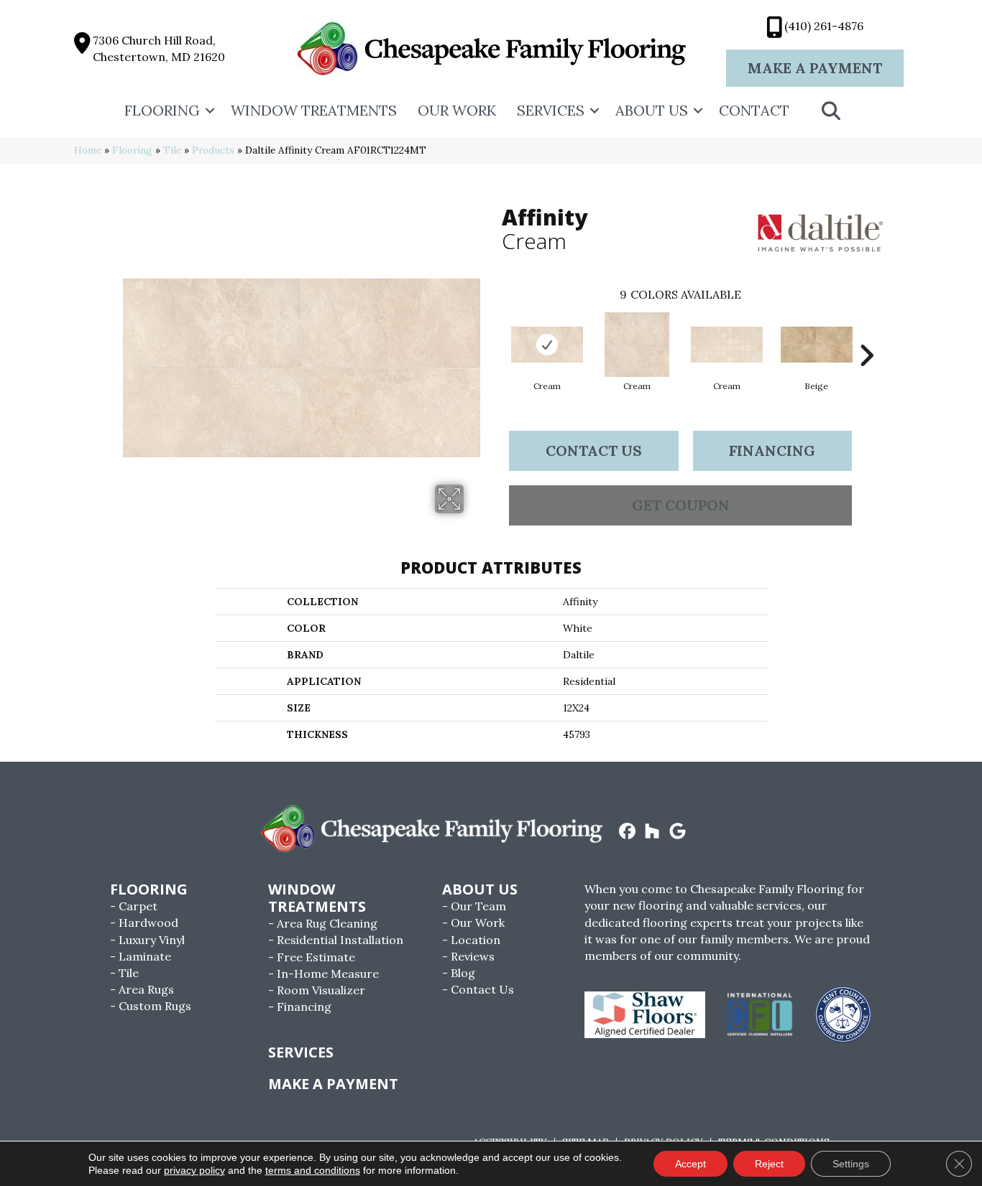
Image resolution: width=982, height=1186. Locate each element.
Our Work (457, 110)
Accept (690, 1163)
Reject (769, 1163)
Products (213, 150)
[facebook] (627, 832)
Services (550, 110)
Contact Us (594, 450)
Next (866, 334)
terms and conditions (312, 1170)
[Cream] (547, 344)
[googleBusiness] (677, 832)
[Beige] (816, 344)
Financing (772, 450)
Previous (494, 334)
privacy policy (194, 1170)
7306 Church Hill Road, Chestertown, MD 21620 (159, 48)
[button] (210, 110)
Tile (172, 150)
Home (87, 150)
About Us (651, 110)
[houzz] (652, 832)
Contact (754, 110)
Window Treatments (314, 110)
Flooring (162, 110)
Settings (850, 1163)
